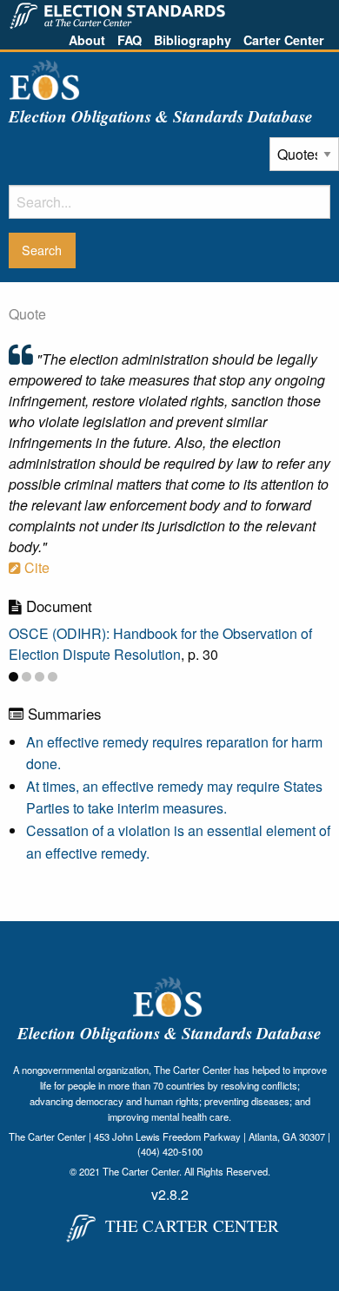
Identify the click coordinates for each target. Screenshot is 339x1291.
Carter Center (283, 40)
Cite (35, 567)
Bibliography (192, 40)
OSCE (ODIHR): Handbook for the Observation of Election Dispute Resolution (160, 643)
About (87, 40)
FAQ (129, 40)
